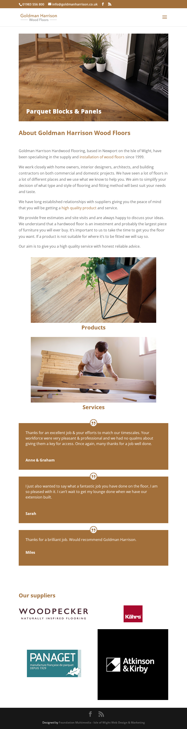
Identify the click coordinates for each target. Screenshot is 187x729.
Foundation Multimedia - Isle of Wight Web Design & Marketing (102, 722)
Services (94, 407)
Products (93, 327)
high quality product (79, 207)
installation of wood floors (102, 156)
